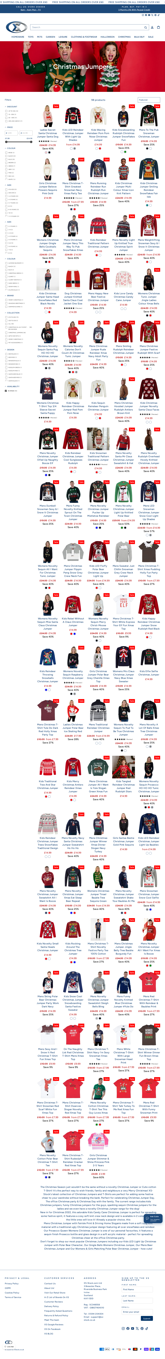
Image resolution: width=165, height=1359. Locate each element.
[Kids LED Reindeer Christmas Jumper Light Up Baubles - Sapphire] (147, 853)
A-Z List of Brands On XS (56, 1297)
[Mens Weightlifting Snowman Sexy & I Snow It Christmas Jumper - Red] (147, 262)
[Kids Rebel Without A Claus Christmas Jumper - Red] (71, 634)
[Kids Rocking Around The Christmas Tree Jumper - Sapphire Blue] (74, 962)
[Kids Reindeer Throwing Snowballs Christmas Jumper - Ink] (49, 690)
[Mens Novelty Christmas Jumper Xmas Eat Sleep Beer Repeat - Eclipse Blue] (71, 913)
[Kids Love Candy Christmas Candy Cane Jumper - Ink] (125, 309)
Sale (151, 37)
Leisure (63, 37)
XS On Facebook (52, 1329)
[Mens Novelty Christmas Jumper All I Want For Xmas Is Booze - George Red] (147, 965)
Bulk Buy (139, 37)
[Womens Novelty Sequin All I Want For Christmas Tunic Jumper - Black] (46, 588)
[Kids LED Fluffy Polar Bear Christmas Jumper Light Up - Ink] (100, 588)
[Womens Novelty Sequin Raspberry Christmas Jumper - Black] (71, 694)
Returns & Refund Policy (56, 1315)
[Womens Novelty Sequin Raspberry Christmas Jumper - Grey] (74, 694)
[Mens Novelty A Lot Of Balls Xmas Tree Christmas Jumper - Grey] (150, 746)
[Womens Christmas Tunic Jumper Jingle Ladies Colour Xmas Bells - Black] (147, 315)
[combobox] (89, 27)
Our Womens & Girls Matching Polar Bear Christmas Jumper (104, 1248)
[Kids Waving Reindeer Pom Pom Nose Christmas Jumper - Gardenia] (97, 148)
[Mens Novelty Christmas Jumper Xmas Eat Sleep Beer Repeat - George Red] (74, 913)
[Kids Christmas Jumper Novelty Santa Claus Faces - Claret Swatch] (147, 422)
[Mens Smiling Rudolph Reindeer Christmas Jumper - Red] (122, 365)
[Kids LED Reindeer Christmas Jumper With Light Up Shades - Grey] (74, 148)
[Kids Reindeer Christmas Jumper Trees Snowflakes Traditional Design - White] (46, 856)
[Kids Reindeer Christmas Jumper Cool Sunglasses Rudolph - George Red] (71, 472)
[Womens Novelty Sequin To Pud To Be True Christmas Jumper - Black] (122, 750)
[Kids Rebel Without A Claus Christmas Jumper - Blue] (74, 634)
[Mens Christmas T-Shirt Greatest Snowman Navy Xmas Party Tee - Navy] (71, 209)
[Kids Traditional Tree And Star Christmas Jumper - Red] (46, 796)
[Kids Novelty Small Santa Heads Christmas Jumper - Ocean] (49, 959)
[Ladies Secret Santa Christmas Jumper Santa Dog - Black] (49, 152)
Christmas (124, 37)
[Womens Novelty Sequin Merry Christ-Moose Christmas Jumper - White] (100, 640)
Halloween (108, 37)
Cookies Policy (12, 1292)
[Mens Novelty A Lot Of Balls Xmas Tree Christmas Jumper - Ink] (147, 746)
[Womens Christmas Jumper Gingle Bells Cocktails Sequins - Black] (46, 262)
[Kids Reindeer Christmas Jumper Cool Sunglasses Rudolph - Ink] (74, 472)
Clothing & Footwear (84, 37)
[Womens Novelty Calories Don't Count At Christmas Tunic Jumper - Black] (70, 372)
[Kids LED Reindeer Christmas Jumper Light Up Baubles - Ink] (150, 853)
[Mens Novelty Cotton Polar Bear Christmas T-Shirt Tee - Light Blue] (46, 1177)
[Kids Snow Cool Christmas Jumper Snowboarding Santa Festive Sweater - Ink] (74, 1018)
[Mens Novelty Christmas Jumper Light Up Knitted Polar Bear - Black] (125, 528)
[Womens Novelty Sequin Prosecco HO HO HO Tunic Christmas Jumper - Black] (145, 807)
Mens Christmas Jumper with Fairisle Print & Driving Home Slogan (81, 1223)
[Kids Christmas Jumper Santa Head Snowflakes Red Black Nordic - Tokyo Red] (49, 312)
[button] (47, 141)
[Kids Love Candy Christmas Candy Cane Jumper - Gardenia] (122, 309)
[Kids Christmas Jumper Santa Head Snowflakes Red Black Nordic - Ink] (46, 312)
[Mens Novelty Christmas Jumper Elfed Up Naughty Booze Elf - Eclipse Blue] (46, 475)
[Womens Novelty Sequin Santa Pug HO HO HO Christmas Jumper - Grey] (49, 368)
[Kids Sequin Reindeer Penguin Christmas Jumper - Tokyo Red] (100, 418)
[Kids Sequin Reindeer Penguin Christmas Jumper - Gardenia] (97, 418)
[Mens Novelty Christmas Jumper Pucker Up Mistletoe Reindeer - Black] (100, 528)
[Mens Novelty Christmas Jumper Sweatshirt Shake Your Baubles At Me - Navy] (122, 913)
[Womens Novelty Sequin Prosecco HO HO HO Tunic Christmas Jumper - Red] (149, 807)
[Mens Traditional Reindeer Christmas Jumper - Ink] (97, 743)
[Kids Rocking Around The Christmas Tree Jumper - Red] (71, 962)
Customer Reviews (53, 1302)
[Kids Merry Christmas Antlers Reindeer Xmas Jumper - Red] (71, 800)
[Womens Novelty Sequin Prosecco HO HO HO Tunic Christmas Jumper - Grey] (152, 807)
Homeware (17, 37)
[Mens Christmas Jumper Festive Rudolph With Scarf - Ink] (150, 369)
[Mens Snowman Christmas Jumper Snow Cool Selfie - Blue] (150, 909)
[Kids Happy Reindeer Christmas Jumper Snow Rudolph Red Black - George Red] (147, 637)
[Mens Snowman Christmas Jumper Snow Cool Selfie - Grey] (147, 909)
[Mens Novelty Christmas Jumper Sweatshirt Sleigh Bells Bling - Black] (100, 1018)
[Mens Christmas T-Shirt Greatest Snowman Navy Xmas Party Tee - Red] (74, 209)
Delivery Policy (51, 1306)
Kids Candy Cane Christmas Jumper (108, 1212)
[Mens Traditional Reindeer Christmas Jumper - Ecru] (100, 743)
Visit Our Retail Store (54, 1292)
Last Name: (129, 1296)
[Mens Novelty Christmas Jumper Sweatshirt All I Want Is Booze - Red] (49, 913)
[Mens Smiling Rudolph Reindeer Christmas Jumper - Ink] (125, 365)
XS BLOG (48, 1333)
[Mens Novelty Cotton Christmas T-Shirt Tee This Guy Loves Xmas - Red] (100, 1124)
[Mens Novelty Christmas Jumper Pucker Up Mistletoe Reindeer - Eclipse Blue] (97, 528)
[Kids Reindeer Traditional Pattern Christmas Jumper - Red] (97, 255)
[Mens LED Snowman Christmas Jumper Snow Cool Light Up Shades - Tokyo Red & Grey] (150, 535)
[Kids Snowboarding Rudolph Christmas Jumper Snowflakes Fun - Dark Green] (125, 152)
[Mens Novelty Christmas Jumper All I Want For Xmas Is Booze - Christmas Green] (150, 965)
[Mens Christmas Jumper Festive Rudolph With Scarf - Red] (147, 369)
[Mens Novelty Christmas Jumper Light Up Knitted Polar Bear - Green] (122, 528)
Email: (126, 1307)
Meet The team (51, 1320)
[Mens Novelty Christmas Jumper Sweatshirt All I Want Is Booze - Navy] (46, 913)
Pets (39, 37)
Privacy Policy (11, 1283)
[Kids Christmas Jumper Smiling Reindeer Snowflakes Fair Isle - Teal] (147, 205)
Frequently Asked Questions (58, 1311)
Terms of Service (13, 1297)
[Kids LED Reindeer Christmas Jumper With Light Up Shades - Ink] (71, 148)
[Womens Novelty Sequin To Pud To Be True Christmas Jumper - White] (125, 750)
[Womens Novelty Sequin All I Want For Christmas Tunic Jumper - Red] (49, 588)
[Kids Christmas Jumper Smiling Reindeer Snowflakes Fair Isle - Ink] (150, 205)
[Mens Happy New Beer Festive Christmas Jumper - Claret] (97, 312)
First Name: (129, 1285)
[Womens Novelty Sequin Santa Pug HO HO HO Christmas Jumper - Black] (46, 368)
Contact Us (50, 1283)
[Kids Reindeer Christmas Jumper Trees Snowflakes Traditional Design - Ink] (49, 856)
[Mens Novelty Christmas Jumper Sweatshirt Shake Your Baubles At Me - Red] (125, 913)
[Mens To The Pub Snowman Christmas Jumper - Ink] (150, 148)
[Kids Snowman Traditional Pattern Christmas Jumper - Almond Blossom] (100, 472)
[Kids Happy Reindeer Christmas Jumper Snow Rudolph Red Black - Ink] (150, 637)
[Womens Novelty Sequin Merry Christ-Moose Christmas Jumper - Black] (97, 640)
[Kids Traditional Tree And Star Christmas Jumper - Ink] (49, 796)
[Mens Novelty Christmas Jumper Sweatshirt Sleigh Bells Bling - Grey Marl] (97, 1018)
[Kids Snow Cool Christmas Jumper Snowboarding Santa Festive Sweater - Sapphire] (71, 1018)
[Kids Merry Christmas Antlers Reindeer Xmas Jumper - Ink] (74, 800)
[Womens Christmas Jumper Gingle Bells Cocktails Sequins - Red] (49, 262)
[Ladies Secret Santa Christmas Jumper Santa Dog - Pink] (46, 152)
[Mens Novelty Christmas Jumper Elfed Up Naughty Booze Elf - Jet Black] (49, 475)
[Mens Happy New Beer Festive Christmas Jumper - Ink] (100, 312)
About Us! (49, 1288)
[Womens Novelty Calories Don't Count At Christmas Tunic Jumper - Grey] (76, 372)
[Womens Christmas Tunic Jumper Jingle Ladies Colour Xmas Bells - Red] (150, 315)
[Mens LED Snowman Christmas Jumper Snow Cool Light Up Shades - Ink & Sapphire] (147, 535)
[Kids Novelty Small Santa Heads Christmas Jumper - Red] (46, 959)
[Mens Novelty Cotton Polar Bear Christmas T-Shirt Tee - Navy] (49, 1177)
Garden (50, 37)
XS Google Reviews (53, 1324)
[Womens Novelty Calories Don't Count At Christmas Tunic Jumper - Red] (73, 372)
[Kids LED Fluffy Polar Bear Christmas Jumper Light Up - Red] (97, 588)
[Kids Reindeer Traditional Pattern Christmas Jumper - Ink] (100, 255)
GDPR (8, 1288)
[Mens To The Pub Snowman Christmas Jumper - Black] (147, 148)
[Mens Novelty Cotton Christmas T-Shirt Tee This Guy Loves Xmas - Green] (97, 1124)
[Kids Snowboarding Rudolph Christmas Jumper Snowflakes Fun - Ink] (122, 152)
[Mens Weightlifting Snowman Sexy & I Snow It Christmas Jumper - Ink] (150, 262)
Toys (30, 37)
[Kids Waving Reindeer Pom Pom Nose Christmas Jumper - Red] (100, 148)
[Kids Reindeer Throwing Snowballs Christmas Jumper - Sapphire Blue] (46, 690)
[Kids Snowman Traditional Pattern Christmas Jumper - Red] (97, 472)
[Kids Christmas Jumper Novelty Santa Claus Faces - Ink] (150, 422)
